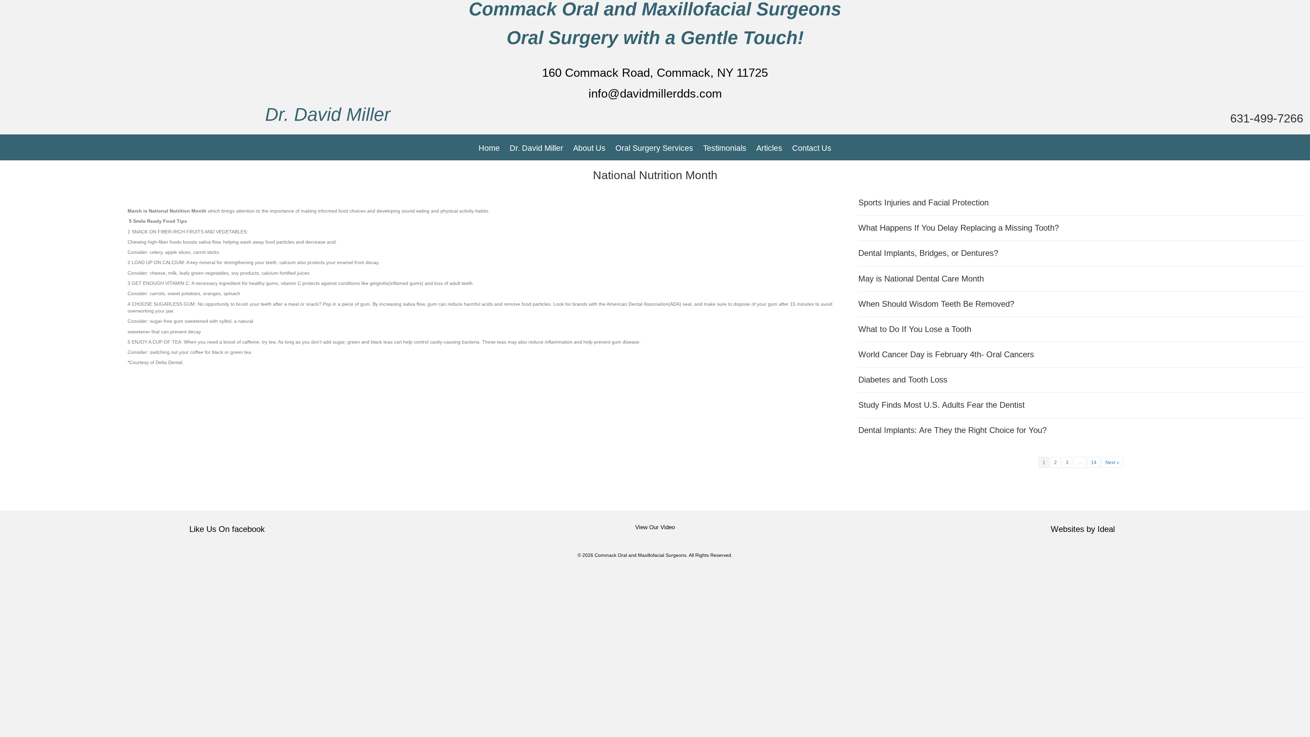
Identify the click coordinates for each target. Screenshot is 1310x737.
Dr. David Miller (327, 114)
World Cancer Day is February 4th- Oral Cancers (946, 354)
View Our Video (655, 527)
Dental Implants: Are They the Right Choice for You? (952, 430)
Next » (1112, 462)
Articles (769, 148)
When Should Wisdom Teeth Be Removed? (936, 304)
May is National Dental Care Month (921, 278)
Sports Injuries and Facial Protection (923, 202)
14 (1093, 462)
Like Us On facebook (227, 529)
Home (489, 148)
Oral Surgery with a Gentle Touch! (655, 37)
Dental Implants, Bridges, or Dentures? (928, 253)
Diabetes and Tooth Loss (902, 379)
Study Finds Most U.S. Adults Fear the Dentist (941, 405)
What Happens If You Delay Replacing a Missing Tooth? (958, 227)
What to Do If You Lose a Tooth (914, 329)
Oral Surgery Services (654, 148)
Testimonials (724, 148)
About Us (589, 148)
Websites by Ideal (1083, 529)
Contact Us (811, 148)
